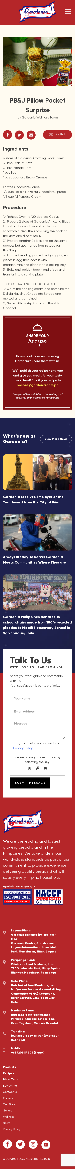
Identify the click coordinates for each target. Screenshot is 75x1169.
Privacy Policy (23, 748)
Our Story (9, 1104)
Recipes (8, 1073)
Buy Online (10, 1085)
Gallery (7, 1110)
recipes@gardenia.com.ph (37, 385)
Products (9, 1067)
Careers (8, 1098)
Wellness (8, 1116)
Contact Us (10, 1092)
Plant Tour (10, 1079)
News (6, 1123)
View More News (56, 439)
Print (60, 134)
